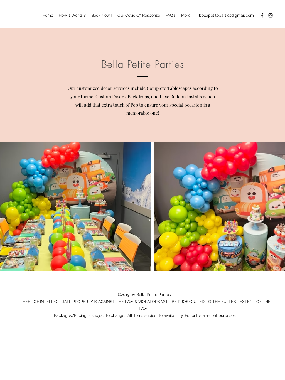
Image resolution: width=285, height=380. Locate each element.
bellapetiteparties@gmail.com (226, 15)
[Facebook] (262, 15)
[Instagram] (270, 15)
